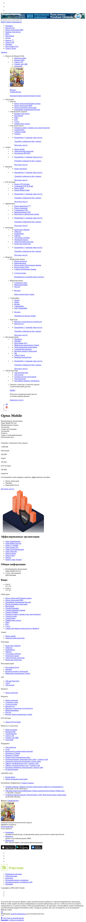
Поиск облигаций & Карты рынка (27, 103)
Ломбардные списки (22, 124)
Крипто (9, 40)
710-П (7, 683)
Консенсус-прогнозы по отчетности (28, 322)
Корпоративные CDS (22, 212)
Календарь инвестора (22, 244)
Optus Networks (11, 551)
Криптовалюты (20, 263)
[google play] (22, 849)
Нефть (16, 302)
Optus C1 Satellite (11, 545)
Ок (2, 912)
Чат (15, 353)
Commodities (19, 306)
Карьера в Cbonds (12, 755)
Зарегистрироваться (14, 22)
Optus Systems (10, 553)
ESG (16, 120)
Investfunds (9, 832)
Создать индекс (11, 704)
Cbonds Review (11, 734)
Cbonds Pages (19, 130)
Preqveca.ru (9, 840)
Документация (20, 379)
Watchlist (8, 44)
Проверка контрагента (22, 357)
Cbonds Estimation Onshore (15, 610)
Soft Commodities (20, 308)
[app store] (8, 849)
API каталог (19, 375)
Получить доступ (7, 489)
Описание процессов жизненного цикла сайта (23, 761)
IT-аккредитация (11, 769)
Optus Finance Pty (11, 547)
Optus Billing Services (13, 543)
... (6, 410)
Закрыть (4, 52)
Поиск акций (19, 149)
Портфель (9, 26)
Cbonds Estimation (12, 608)
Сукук (16, 122)
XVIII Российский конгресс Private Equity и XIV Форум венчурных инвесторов (35, 795)
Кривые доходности (13, 32)
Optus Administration (12, 541)
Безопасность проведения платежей (19, 751)
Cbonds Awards (20, 132)
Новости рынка (20, 58)
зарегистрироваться (18, 914)
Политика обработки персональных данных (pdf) (24, 767)
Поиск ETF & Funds (22, 184)
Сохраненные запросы (23, 349)
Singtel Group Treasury (13, 559)
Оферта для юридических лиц (16, 765)
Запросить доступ (16, 400)
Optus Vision (10, 555)
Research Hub (19, 60)
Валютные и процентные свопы (26, 214)
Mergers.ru (9, 836)
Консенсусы (10, 28)
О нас (7, 749)
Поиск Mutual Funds (22, 190)
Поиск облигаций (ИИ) (14, 30)
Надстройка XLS (11, 46)
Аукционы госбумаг (22, 238)
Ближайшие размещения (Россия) (27, 110)
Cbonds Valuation (11, 612)
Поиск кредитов (20, 169)
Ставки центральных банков (25, 269)
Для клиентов (10, 747)
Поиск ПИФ (19, 188)
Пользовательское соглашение (16, 880)
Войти (3, 22)
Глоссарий (18, 66)
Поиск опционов (20, 208)
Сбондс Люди (10, 48)
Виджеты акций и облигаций (25, 351)
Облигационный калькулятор (25, 347)
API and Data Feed (21, 373)
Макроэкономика (21, 285)
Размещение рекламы (13, 874)
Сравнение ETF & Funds (23, 186)
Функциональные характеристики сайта (20, 759)
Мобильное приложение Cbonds (26, 345)
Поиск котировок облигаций (25, 107)
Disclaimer (9, 884)
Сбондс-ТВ (9, 42)
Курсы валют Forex (21, 267)
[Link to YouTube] (6, 856)
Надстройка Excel (12, 667)
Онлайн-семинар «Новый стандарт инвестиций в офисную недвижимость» (34, 787)
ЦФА (7, 34)
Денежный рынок (21, 240)
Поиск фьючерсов (22, 206)
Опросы (17, 134)
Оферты (17, 236)
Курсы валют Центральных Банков (27, 265)
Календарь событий (21, 230)
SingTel (8, 557)
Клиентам (9, 878)
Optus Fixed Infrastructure (14, 549)
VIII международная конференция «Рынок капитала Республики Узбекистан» (35, 791)
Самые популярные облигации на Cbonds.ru (22, 628)
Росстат (17, 287)
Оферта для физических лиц (16, 763)
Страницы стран (20, 283)
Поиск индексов (20, 261)
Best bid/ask (9, 36)
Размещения (19, 234)
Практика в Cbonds (12, 753)
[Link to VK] (6, 859)
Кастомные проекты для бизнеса (26, 381)
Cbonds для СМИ (20, 64)
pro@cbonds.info (7, 827)
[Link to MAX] (6, 861)
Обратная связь (11, 876)
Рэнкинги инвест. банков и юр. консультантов (32, 128)
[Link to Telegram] (6, 853)
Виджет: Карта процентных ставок (18, 714)
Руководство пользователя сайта (17, 757)
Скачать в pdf (43, 759)
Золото (8, 38)
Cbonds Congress (27, 783)
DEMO (12, 390)
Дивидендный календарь (23, 151)
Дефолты (17, 232)
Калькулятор (10, 777)
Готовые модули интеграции (25, 377)
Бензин (17, 304)
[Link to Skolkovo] (12, 870)
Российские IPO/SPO (22, 153)
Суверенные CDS (21, 210)
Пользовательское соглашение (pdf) (18, 882)
